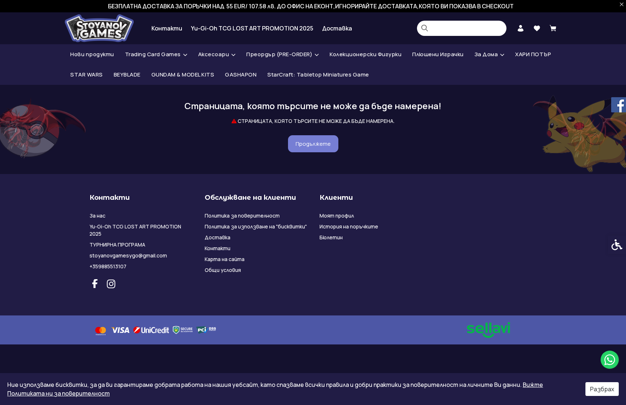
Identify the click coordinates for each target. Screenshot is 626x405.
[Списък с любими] (537, 28)
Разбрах (602, 389)
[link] (610, 360)
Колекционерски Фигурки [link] (365, 54)
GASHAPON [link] (240, 74)
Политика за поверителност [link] (242, 215)
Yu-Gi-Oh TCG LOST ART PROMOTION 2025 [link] (252, 28)
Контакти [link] (166, 28)
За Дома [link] (486, 54)
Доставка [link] (337, 28)
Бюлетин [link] (331, 237)
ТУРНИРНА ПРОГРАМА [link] (117, 244)
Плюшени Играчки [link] (438, 54)
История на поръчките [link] (349, 226)
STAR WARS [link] (86, 74)
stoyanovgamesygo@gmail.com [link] (128, 255)
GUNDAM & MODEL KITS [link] (182, 74)
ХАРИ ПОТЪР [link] (533, 54)
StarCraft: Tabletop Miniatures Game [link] (318, 74)
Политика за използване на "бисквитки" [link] (256, 226)
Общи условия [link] (223, 269)
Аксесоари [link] (213, 54)
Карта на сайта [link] (225, 259)
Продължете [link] (313, 144)
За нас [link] (97, 215)
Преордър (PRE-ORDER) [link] (279, 54)
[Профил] (520, 27)
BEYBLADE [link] (127, 74)
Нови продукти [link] (92, 54)
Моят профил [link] (337, 215)
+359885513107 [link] (107, 266)
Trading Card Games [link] (153, 54)
